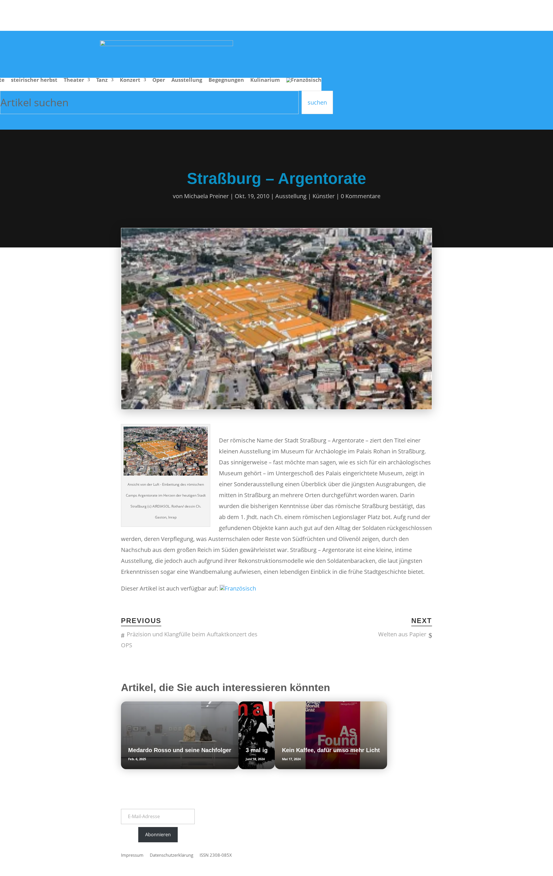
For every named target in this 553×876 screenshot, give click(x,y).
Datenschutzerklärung (171, 855)
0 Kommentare (360, 196)
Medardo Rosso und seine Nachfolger (179, 750)
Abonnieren (158, 834)
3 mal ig (257, 750)
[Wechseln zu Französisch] (303, 84)
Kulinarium (265, 80)
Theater (74, 80)
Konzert (130, 80)
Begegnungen (226, 80)
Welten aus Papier (402, 634)
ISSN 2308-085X (216, 855)
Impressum (132, 855)
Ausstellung (186, 80)
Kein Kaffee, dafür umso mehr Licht (331, 750)
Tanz (102, 80)
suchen (317, 102)
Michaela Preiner (206, 196)
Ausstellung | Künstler (305, 196)
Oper (158, 80)
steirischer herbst (34, 80)
